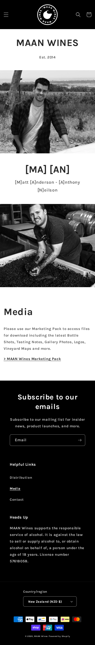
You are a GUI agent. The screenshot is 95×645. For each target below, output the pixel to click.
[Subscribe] (79, 440)
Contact (17, 500)
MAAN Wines (41, 636)
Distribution (21, 477)
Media (15, 489)
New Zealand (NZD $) (45, 601)
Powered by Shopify (59, 636)
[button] (6, 14)
